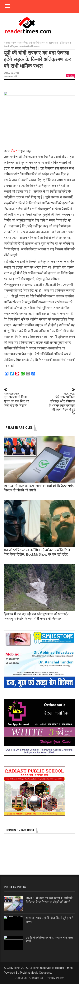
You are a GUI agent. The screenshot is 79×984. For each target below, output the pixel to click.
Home (7, 42)
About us (21, 977)
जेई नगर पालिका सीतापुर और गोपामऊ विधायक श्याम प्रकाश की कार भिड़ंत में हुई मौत (62, 404)
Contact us (36, 977)
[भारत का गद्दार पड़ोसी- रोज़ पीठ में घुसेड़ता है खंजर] (13, 923)
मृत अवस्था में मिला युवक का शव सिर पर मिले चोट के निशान (16, 399)
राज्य (14, 42)
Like (72, 76)
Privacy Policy (55, 977)
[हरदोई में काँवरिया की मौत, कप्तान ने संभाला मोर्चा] (13, 943)
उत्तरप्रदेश (22, 42)
